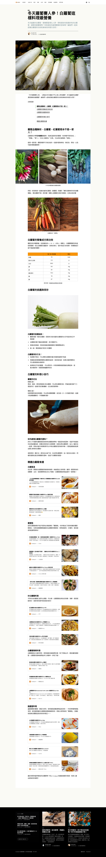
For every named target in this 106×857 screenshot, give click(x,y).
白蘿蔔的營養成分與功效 (45, 109)
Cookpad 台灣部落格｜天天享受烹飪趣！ (24, 851)
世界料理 (61, 2)
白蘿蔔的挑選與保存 (43, 112)
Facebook (88, 851)
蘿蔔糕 (30, 523)
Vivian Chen (48, 844)
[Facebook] (86, 2)
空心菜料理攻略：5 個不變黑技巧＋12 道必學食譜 (27, 831)
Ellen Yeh (33, 33)
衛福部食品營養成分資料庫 (55, 283)
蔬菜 (34, 2)
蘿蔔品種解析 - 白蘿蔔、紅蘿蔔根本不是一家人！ (52, 106)
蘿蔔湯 (32, 467)
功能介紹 (30, 2)
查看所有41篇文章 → (22, 839)
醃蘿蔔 (30, 706)
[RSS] (89, 2)
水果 (42, 2)
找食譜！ (24, 2)
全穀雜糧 (50, 2)
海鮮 (38, 2)
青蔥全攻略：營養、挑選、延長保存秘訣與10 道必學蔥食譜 (27, 824)
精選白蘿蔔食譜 (42, 121)
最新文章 (83, 851)
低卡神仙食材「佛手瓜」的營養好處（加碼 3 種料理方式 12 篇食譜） (26, 817)
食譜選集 (55, 2)
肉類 (45, 2)
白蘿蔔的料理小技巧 (43, 117)
